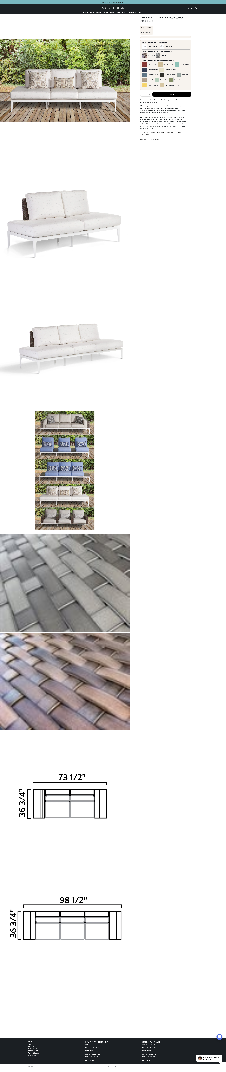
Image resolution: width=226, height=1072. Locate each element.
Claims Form (32, 1055)
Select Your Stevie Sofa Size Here (161, 42)
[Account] (192, 8)
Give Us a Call (144, 139)
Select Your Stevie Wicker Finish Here (164, 51)
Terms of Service (33, 1053)
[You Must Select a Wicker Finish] (171, 51)
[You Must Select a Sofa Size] (168, 42)
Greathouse (35, 1066)
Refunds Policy (33, 1051)
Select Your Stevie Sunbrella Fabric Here (166, 60)
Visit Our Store (154, 139)
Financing (31, 1046)
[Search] (188, 8)
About (30, 1044)
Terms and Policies (113, 1066)
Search (30, 1042)
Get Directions (89, 1060)
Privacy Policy (32, 1048)
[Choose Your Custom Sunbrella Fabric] (173, 60)
